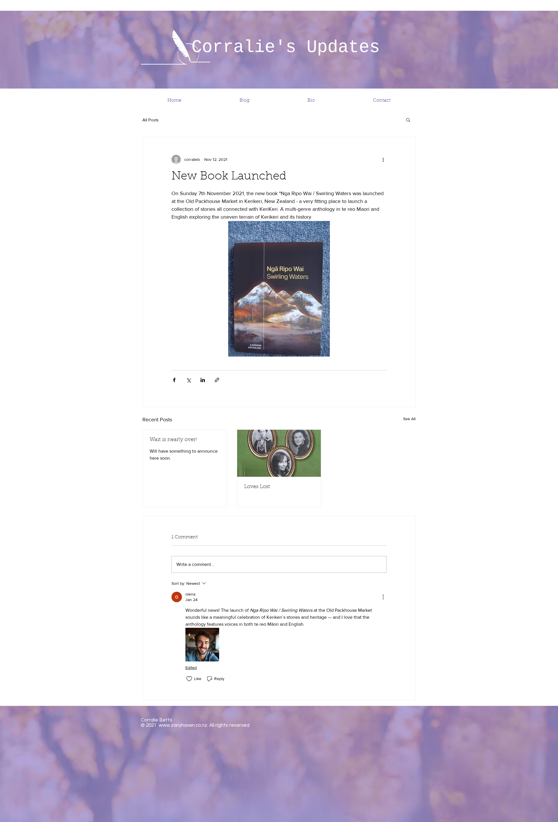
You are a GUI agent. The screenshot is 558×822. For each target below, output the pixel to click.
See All (409, 418)
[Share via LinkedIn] (202, 380)
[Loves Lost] (279, 453)
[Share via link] (217, 380)
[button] (408, 119)
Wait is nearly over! (173, 440)
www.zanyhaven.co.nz (183, 725)
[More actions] (383, 159)
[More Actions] (383, 596)
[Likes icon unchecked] (189, 678)
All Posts (150, 119)
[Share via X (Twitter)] (188, 380)
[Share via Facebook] (174, 380)
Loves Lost (257, 487)
